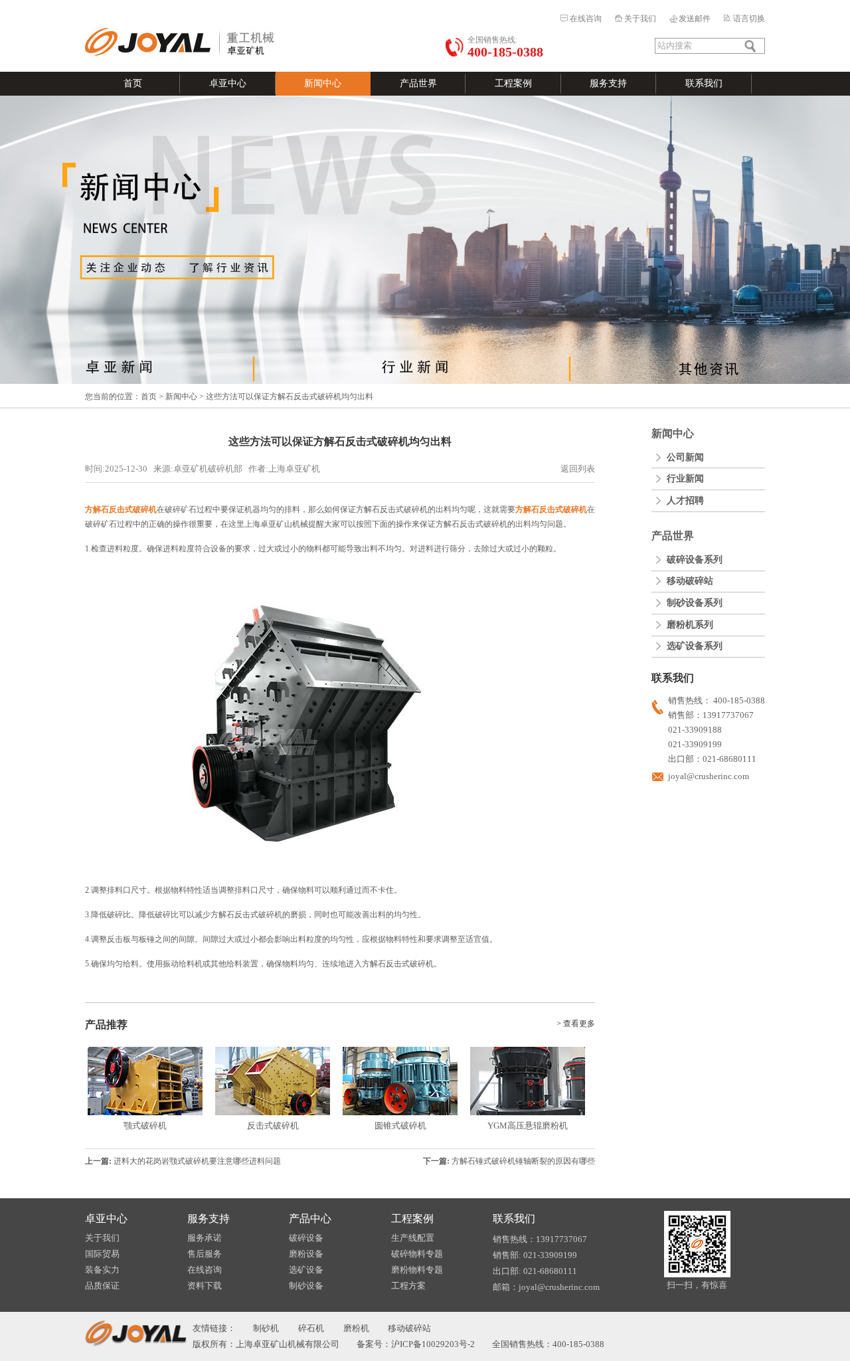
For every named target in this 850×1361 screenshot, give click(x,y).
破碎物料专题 (417, 1254)
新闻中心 (322, 83)
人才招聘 (685, 500)
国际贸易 (102, 1254)
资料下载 (204, 1286)
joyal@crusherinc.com (708, 776)
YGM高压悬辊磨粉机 (527, 1126)
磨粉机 (356, 1328)
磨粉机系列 (690, 625)
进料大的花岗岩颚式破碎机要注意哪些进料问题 (197, 1161)
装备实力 (102, 1270)
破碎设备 (306, 1238)
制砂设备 (306, 1286)
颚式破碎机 (145, 1126)
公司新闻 (685, 457)
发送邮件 (695, 18)
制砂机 (266, 1328)
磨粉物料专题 (417, 1270)
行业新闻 (685, 479)
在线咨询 (586, 18)
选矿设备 (306, 1270)
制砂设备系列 (694, 603)
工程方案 (408, 1286)
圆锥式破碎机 (400, 1126)
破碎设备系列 (694, 560)
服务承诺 (204, 1238)
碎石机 (311, 1328)
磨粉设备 (306, 1254)
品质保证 (102, 1286)
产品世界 (418, 83)
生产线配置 (412, 1238)
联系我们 (703, 83)
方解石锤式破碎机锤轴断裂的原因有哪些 (523, 1161)
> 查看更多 (575, 1023)
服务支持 (608, 83)
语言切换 (749, 18)
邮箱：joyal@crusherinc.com (546, 1287)
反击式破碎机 (273, 1126)
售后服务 (204, 1254)
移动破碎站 (690, 581)
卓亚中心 (227, 83)
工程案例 (513, 83)
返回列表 (577, 469)
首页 (133, 83)
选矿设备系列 (694, 646)
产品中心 (310, 1218)
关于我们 (640, 18)
